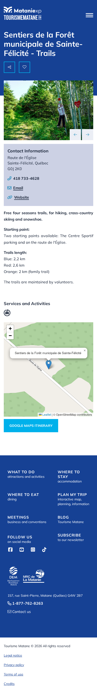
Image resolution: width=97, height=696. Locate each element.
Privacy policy (14, 665)
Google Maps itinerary (31, 425)
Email (18, 187)
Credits (9, 684)
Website (21, 197)
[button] (89, 15)
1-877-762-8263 (25, 603)
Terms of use (13, 674)
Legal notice (13, 655)
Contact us (19, 611)
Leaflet (46, 414)
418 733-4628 (26, 178)
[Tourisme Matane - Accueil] (22, 13)
